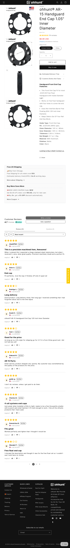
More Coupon (12, 199)
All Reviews (23, 504)
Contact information (36, 546)
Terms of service (49, 544)
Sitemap (22, 517)
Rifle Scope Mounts (41, 507)
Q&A (21, 512)
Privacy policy (40, 544)
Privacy (7, 510)
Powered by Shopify (19, 544)
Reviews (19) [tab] (20, 229)
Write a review (46, 218)
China (57, 48)
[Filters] (11, 234)
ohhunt (12, 544)
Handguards (39, 498)
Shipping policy (60, 544)
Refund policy (30, 544)
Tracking (7, 502)
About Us (23, 508)
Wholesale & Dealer (26, 488)
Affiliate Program (25, 496)
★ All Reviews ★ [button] (68, 275)
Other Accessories (41, 511)
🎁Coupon (8, 494)
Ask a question (46, 222)
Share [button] (43, 157)
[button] (4, 2)
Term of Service (10, 514)
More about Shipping (14, 180)
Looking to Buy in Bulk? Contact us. (52, 151)
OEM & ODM (24, 492)
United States (46, 48)
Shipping (42, 41)
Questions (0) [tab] (50, 229)
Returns (7, 506)
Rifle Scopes (39, 502)
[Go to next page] (40, 464)
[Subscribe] (49, 532)
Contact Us (8, 490)
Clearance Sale (40, 515)
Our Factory (24, 500)
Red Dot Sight (39, 488)
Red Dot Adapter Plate (40, 493)
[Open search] (6, 234)
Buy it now (52, 67)
